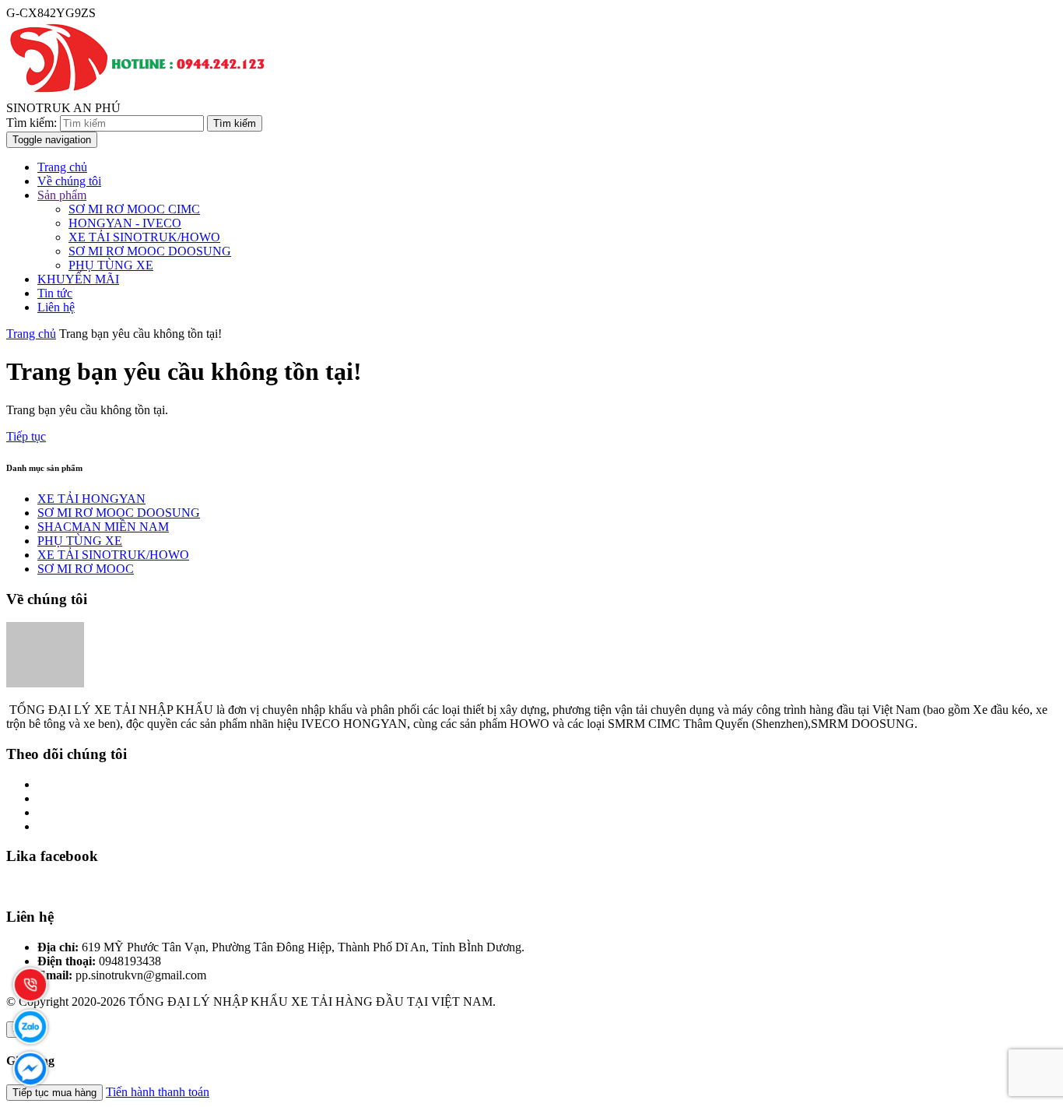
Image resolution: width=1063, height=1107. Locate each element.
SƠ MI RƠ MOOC (85, 568)
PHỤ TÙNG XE (110, 265)
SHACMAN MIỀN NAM (103, 526)
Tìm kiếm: (31, 122)
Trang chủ (62, 167)
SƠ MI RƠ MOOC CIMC (134, 209)
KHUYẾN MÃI (78, 279)
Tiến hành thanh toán (157, 1091)
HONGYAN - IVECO (124, 223)
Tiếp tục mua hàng (54, 1092)
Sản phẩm (61, 195)
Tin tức (54, 293)
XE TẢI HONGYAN (91, 498)
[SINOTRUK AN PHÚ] (139, 93)
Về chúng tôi (69, 181)
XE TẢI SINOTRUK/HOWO (144, 237)
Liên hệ (56, 307)
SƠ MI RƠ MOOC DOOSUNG (149, 251)
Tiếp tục (26, 436)
